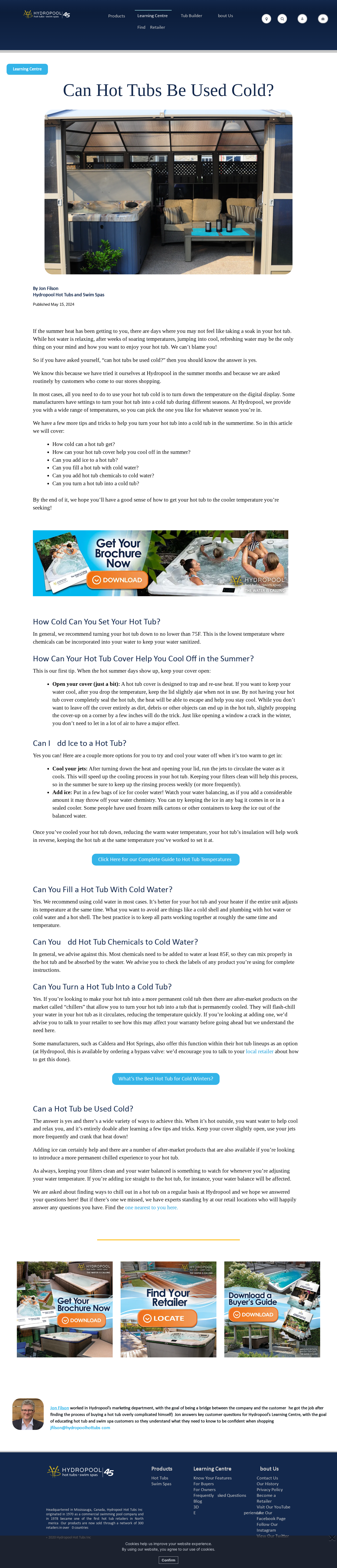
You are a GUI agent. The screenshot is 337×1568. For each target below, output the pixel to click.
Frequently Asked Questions (220, 1495)
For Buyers (204, 1484)
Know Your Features (213, 1478)
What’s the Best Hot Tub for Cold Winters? (165, 1079)
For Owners (205, 1489)
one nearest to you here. (152, 1207)
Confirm (168, 1560)
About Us (224, 15)
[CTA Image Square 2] (168, 1309)
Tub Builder (191, 15)
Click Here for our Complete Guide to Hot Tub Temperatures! (165, 859)
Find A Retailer (151, 27)
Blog (198, 1501)
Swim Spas (161, 1484)
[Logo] (46, 14)
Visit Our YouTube (273, 1507)
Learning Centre (152, 15)
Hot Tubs (159, 1478)
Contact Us (267, 1478)
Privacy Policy (270, 1489)
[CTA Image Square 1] (65, 1309)
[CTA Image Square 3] (272, 1309)
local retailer (260, 1051)
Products (116, 16)
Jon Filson (59, 1408)
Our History (268, 1484)
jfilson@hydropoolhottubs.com (80, 1427)
